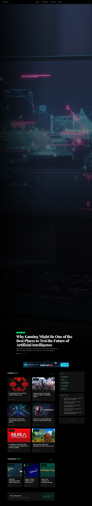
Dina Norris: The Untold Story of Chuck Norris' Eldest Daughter (72, 402)
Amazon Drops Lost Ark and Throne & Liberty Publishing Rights (42, 394)
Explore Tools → (47, 496)
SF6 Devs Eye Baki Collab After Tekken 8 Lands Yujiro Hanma (42, 419)
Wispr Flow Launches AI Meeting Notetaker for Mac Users (47, 481)
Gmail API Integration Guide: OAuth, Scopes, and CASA (14, 481)
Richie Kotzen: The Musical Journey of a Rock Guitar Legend (72, 409)
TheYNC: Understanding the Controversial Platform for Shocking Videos (72, 413)
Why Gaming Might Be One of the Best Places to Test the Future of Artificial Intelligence (44, 340)
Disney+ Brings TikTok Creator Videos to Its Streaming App (29, 481)
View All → (52, 373)
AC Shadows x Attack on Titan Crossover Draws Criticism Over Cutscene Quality (18, 445)
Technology (52, 2)
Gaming (37, 2)
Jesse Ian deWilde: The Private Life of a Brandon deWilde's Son (72, 406)
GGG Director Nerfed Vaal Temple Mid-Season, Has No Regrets (17, 420)
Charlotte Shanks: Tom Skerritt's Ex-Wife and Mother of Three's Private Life (73, 399)
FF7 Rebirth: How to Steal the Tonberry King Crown (17, 394)
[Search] (89, 2)
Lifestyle (59, 2)
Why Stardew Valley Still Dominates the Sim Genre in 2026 (43, 445)
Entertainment (45, 2)
